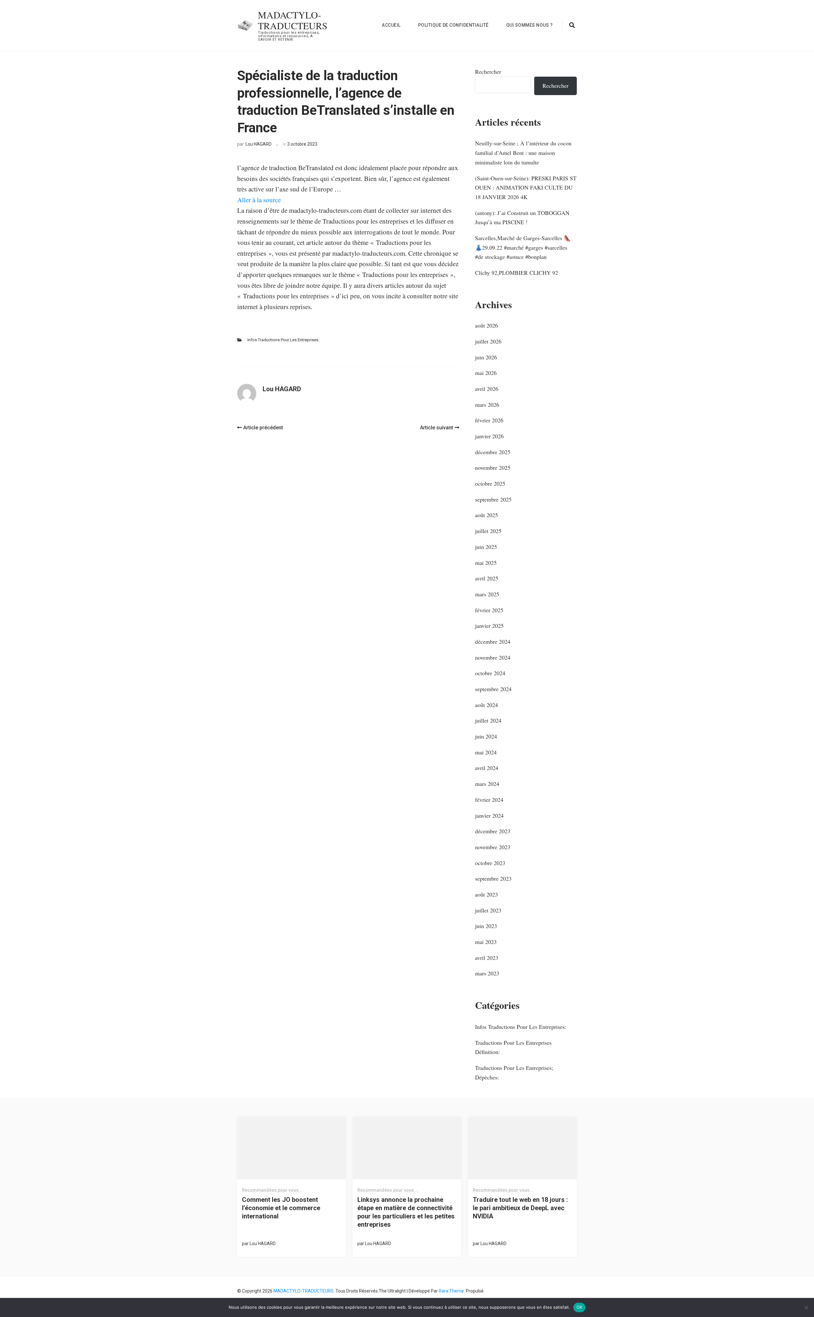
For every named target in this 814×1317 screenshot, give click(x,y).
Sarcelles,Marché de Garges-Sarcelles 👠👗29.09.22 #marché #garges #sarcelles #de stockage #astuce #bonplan (523, 247)
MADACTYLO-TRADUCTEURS (293, 20)
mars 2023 (487, 973)
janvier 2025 (489, 625)
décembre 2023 (492, 831)
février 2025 (489, 610)
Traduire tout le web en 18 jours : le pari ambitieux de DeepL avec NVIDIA (520, 1208)
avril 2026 (486, 388)
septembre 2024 (493, 689)
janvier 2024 (489, 815)
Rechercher (488, 71)
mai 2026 (486, 373)
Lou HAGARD (258, 144)
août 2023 (486, 894)
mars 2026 (487, 404)
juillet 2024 (488, 720)
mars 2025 (487, 594)
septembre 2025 (493, 499)
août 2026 (486, 325)
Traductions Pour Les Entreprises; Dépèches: (514, 1072)
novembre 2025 (492, 467)
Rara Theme (451, 1290)
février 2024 (489, 799)
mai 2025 (486, 562)
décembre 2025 (492, 452)
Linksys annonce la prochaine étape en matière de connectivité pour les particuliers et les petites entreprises (406, 1212)
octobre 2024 (490, 673)
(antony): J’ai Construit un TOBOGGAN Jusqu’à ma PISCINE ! (522, 217)
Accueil (391, 25)
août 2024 (486, 705)
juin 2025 (486, 547)
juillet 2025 (488, 531)
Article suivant (436, 428)
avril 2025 (486, 578)
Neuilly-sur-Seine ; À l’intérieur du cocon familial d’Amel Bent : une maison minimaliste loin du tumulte (523, 152)
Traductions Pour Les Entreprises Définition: (513, 1047)
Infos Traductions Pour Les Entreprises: (283, 339)
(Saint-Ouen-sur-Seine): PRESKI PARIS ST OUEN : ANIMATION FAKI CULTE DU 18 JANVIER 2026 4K (525, 187)
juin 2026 (486, 357)
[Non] (806, 1307)
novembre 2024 (492, 657)
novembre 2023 (492, 847)
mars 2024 (487, 783)
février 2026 (489, 420)
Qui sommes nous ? (529, 25)
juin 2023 (486, 926)
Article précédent (263, 428)
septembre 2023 (493, 878)
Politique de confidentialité (453, 25)
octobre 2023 (490, 863)
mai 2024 (486, 752)
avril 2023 (486, 957)
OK (579, 1307)
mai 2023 (486, 942)
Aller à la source (259, 199)
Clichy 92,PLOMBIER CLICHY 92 (516, 272)
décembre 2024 (492, 641)
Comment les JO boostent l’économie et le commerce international (281, 1208)
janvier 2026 (489, 436)
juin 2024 (486, 736)
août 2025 (486, 515)
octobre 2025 (490, 483)
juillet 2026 (488, 341)
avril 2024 (486, 768)
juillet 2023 (488, 910)
